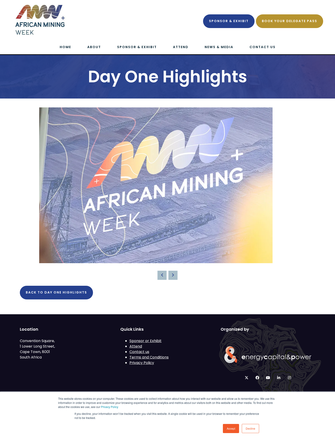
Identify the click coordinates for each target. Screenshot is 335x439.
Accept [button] (231, 428)
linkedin (278, 378)
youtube (268, 378)
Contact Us (263, 47)
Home (65, 47)
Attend (180, 47)
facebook (257, 378)
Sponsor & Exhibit (229, 21)
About (94, 47)
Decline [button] (250, 428)
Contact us (139, 351)
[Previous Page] (162, 275)
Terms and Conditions (149, 357)
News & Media (219, 47)
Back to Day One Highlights (56, 292)
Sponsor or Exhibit (145, 340)
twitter (246, 378)
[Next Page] (173, 275)
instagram (289, 378)
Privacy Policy (109, 407)
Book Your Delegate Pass (289, 21)
